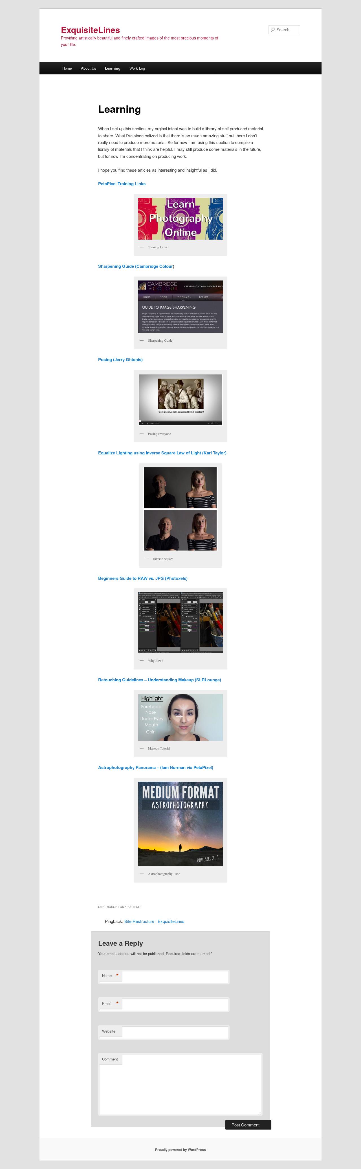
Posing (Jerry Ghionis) (120, 359)
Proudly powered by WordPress (180, 1149)
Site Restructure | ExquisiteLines (154, 921)
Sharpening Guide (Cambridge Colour (135, 266)
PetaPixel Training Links (122, 183)
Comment (110, 1059)
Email (110, 1003)
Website (108, 1031)
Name (110, 975)
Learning (112, 68)
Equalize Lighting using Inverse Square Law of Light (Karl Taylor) (162, 453)
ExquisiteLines (90, 29)
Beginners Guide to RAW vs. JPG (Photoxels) (143, 578)
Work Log (137, 68)
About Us (88, 68)
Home (67, 68)
